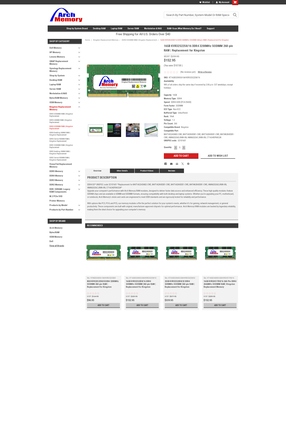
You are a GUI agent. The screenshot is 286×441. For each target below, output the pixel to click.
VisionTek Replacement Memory (60, 165)
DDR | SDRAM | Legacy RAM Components (59, 190)
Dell (51, 241)
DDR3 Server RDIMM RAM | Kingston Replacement (59, 158)
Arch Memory (55, 228)
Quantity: (168, 147)
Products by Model (58, 205)
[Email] (171, 164)
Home (87, 40)
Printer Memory (57, 200)
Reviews (171, 171)
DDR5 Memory (56, 171)
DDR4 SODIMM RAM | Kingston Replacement (61, 127)
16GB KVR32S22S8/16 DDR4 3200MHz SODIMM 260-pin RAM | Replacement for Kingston (194, 40)
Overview (97, 171)
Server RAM (133, 28)
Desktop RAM (99, 28)
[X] (182, 164)
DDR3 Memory (56, 180)
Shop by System (57, 75)
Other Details (122, 171)
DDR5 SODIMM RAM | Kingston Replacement (61, 115)
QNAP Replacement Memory (58, 62)
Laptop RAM (116, 28)
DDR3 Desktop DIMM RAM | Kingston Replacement (59, 152)
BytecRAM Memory (58, 98)
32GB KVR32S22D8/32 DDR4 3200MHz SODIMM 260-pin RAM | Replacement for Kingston (180, 284)
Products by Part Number (61, 209)
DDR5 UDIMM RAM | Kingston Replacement (60, 121)
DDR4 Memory (56, 175)
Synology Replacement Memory (60, 69)
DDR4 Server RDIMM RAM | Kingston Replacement (59, 140)
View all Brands (56, 245)
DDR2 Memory (56, 184)
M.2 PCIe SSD (55, 196)
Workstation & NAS (153, 28)
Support (210, 28)
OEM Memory (55, 102)
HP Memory (54, 52)
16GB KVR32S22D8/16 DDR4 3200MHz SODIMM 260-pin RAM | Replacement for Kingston (141, 284)
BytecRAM (54, 232)
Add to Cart (103, 305)
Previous (88, 81)
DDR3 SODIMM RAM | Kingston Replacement (61, 146)
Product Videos (146, 171)
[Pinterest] (188, 164)
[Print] (177, 164)
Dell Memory (55, 47)
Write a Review (205, 72)
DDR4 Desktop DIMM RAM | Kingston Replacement (59, 133)
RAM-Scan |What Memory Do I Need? (184, 28)
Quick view (103, 273)
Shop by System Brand (77, 28)
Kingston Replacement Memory (60, 108)
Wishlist (206, 2)
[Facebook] (165, 164)
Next (159, 81)
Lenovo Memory (57, 56)
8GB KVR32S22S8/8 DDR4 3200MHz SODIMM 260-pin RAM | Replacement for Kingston (103, 284)
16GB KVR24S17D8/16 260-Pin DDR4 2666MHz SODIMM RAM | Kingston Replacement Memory (220, 284)
